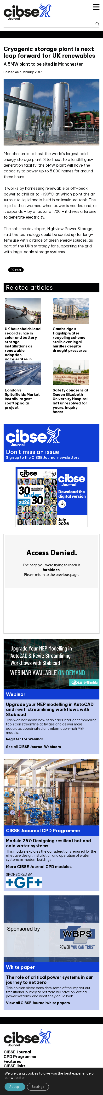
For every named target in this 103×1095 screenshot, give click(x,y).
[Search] (95, 24)
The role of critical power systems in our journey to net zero (49, 980)
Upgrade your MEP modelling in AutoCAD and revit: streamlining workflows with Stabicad (50, 709)
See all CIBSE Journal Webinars (33, 747)
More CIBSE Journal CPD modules (39, 866)
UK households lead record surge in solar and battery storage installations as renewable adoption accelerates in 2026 (22, 339)
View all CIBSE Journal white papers (38, 1003)
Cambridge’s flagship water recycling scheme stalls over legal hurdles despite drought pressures (70, 339)
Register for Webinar (24, 739)
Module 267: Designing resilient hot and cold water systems (48, 843)
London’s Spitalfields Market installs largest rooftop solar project (22, 399)
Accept (14, 1087)
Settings (38, 1087)
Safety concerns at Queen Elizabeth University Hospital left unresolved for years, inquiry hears (70, 400)
